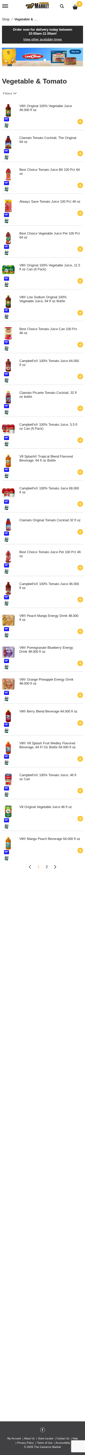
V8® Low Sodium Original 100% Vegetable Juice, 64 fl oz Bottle (43, 299)
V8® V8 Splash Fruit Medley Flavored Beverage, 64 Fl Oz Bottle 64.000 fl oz (47, 745)
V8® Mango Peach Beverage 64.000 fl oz (49, 839)
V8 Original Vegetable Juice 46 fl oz (45, 807)
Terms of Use (44, 1442)
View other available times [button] (42, 39)
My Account (14, 1438)
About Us (29, 1438)
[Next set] (55, 867)
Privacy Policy (25, 1442)
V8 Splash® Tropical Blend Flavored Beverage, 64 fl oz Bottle (46, 458)
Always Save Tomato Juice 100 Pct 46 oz (49, 201)
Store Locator (45, 1438)
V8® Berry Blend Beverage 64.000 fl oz (48, 711)
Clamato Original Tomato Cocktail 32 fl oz (50, 520)
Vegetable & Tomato (30, 19)
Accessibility (63, 1442)
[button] (42, 57)
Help (75, 1438)
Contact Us (63, 1438)
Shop (5, 19)
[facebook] (42, 1430)
